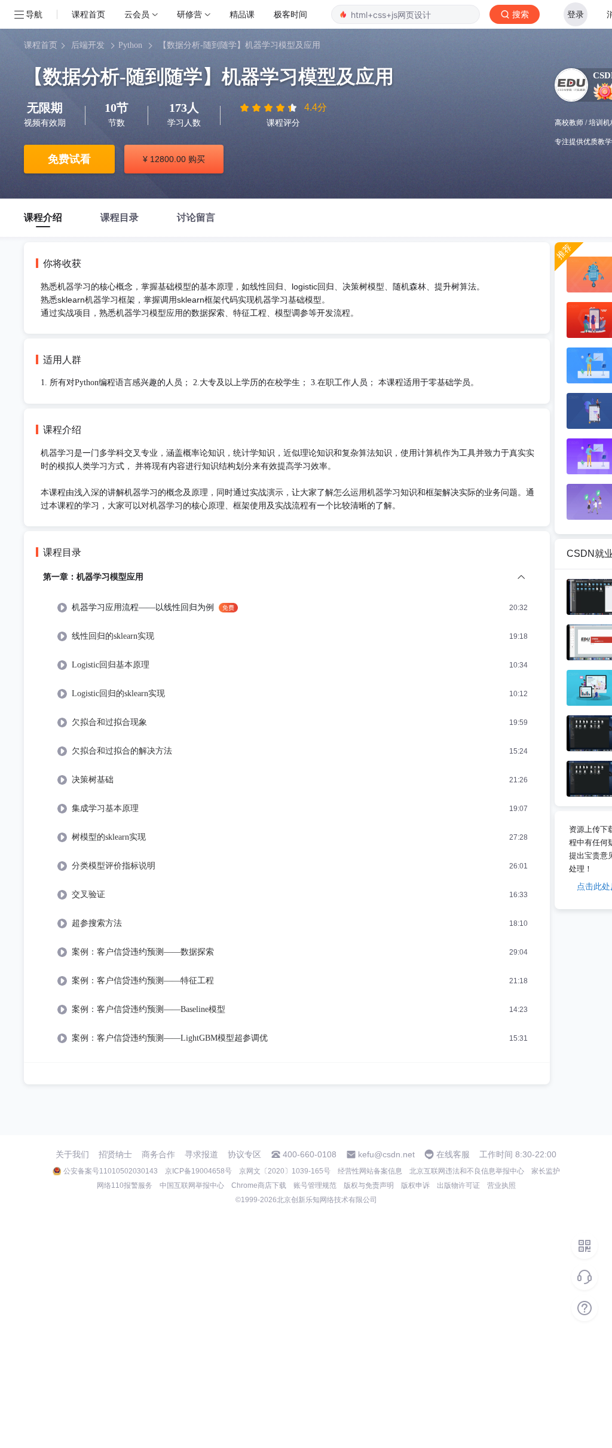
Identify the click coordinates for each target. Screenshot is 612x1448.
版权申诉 (415, 1185)
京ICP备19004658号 (198, 1171)
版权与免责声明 (369, 1185)
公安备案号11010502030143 (110, 1171)
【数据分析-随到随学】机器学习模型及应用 (239, 45)
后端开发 (88, 45)
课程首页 (88, 14)
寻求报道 (201, 1154)
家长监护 (545, 1171)
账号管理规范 (314, 1185)
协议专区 (244, 1154)
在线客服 (453, 1154)
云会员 (136, 14)
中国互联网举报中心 (192, 1185)
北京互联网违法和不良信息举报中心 (466, 1171)
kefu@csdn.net (386, 1154)
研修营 (189, 14)
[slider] (269, 107)
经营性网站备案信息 (370, 1171)
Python (130, 45)
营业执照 (501, 1185)
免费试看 (69, 159)
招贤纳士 (115, 1154)
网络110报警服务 (124, 1185)
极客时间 (290, 14)
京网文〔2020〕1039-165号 (285, 1171)
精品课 (242, 14)
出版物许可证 (458, 1185)
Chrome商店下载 (258, 1185)
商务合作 (158, 1154)
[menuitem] (287, 816)
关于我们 (72, 1154)
